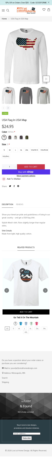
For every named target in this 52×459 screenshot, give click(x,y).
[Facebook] (14, 186)
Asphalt (10, 137)
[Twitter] (10, 186)
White (4, 137)
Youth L (6, 156)
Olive (27, 137)
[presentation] (3, 107)
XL (21, 150)
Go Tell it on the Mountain (26, 317)
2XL (26, 150)
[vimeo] (18, 186)
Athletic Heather (15, 137)
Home (4, 19)
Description (7, 204)
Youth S (34, 150)
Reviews (19, 204)
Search (5, 378)
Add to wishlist (14, 179)
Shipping (5, 382)
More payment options (26, 176)
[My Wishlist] (44, 10)
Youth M (44, 150)
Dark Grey (21, 137)
